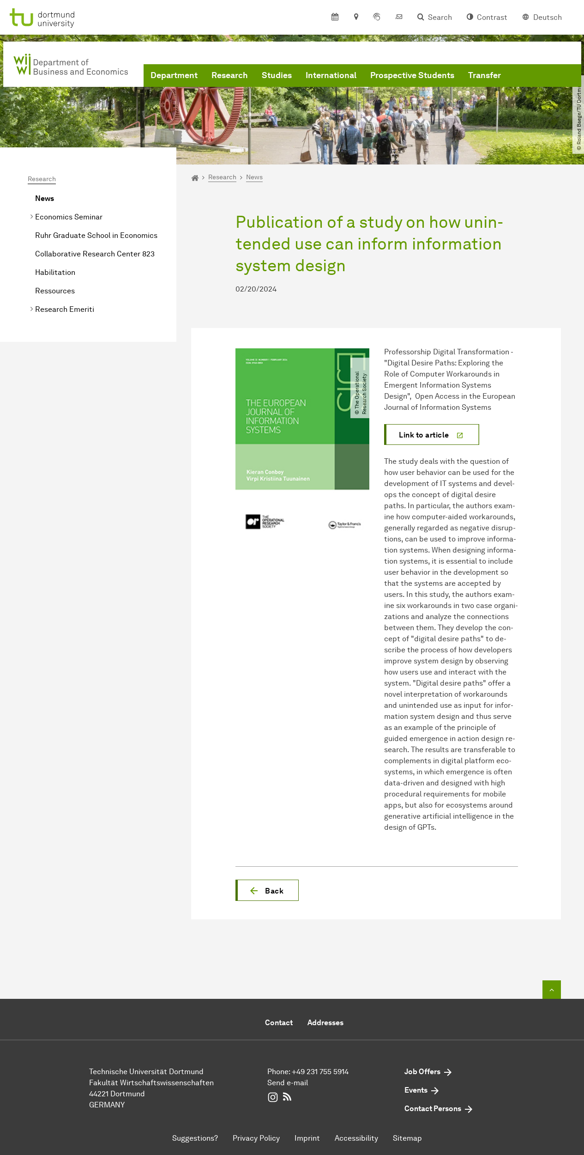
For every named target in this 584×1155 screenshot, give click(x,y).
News (44, 198)
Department (174, 75)
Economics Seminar (68, 217)
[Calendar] (335, 17)
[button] (267, 890)
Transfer (484, 75)
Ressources (55, 290)
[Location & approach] (356, 17)
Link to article (424, 435)
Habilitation (55, 272)
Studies (277, 75)
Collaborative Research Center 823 (95, 253)
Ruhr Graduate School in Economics (96, 235)
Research (229, 75)
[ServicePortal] (377, 17)
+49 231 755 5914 (320, 1071)
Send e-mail (287, 1082)
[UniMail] (399, 17)
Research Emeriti (64, 309)
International (331, 75)
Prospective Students (412, 75)
